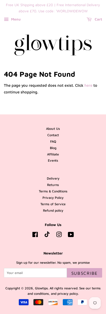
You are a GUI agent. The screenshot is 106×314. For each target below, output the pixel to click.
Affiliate (53, 154)
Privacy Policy (53, 198)
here (88, 85)
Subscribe (84, 273)
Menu (15, 19)
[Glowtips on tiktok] (47, 236)
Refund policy (53, 210)
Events (53, 160)
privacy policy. (68, 294)
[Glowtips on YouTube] (71, 236)
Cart (98, 19)
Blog (53, 148)
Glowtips (41, 288)
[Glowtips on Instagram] (59, 236)
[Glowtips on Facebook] (35, 236)
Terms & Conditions (53, 191)
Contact (53, 135)
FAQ (53, 141)
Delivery (53, 178)
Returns (53, 185)
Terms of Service (53, 204)
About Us (53, 129)
